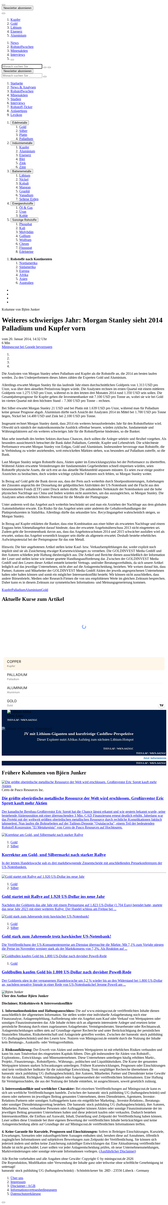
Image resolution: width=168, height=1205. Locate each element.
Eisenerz (16, 31)
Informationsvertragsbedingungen (33, 1190)
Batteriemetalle (21, 171)
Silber (23, 131)
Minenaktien (19, 51)
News (14, 43)
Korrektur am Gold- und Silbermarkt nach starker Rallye (54, 854)
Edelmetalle (19, 122)
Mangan (25, 187)
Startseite (16, 83)
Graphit (24, 191)
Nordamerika (28, 263)
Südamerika (27, 267)
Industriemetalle (22, 143)
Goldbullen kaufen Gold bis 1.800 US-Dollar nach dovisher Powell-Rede (66, 972)
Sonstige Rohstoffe (24, 220)
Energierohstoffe (22, 203)
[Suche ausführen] (49, 67)
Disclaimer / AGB (22, 1186)
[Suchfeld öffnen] (12, 59)
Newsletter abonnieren (18, 8)
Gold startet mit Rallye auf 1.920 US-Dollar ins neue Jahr (53, 896)
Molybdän (26, 232)
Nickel (23, 179)
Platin (23, 135)
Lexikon (16, 115)
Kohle (23, 215)
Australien (26, 283)
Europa (24, 271)
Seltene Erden (28, 199)
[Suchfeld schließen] (45, 67)
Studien (15, 99)
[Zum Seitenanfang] (3, 1202)
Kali (22, 228)
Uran (22, 211)
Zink (22, 163)
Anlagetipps (18, 111)
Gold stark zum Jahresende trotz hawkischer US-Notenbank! (56, 936)
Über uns (16, 1178)
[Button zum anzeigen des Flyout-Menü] (3, 4)
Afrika (23, 275)
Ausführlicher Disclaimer (117, 1151)
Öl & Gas (26, 207)
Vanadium (26, 195)
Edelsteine (26, 251)
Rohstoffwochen (21, 47)
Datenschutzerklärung (25, 1194)
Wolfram (25, 240)
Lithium (15, 27)
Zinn (22, 167)
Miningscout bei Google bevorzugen (27, 347)
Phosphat (25, 224)
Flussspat (25, 248)
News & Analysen (23, 87)
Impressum (18, 1182)
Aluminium (18, 35)
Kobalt (24, 183)
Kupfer (15, 19)
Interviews (17, 54)
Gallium (24, 236)
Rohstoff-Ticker (21, 107)
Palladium (26, 139)
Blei (22, 159)
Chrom (24, 244)
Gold (14, 23)
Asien (23, 279)
